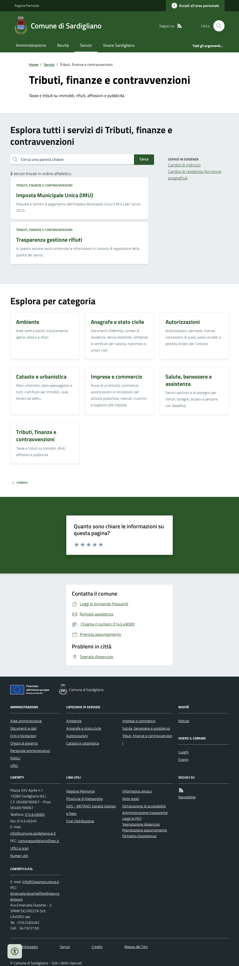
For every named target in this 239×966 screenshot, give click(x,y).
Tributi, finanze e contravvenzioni (44, 185)
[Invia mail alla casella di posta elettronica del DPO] (40, 882)
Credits (97, 946)
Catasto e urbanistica (82, 743)
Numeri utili (19, 855)
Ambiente (73, 721)
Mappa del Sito (136, 946)
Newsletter (187, 797)
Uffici (14, 765)
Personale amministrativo (30, 750)
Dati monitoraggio (24, 946)
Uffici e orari (19, 848)
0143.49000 (35, 814)
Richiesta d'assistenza (139, 836)
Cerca (144, 159)
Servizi (86, 45)
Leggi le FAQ (132, 818)
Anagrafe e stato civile (83, 728)
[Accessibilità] (14, 951)
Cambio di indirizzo (184, 165)
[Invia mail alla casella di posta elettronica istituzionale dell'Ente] (33, 833)
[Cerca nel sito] (217, 25)
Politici (15, 758)
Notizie (183, 721)
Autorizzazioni (77, 736)
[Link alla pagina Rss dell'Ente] (181, 790)
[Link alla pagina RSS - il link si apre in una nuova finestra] (179, 26)
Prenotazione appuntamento (144, 830)
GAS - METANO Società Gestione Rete (91, 809)
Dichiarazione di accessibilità (144, 806)
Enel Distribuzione (80, 821)
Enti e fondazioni (23, 736)
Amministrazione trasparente (145, 812)
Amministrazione (31, 45)
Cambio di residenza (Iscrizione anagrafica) (194, 174)
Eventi (183, 759)
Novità (63, 45)
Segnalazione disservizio (141, 824)
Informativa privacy (137, 791)
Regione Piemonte (26, 5)
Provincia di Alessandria (84, 798)
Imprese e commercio (138, 721)
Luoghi (183, 752)
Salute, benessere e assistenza (146, 728)
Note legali (130, 798)
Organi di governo (24, 743)
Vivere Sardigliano (119, 45)
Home (33, 64)
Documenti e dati (23, 728)
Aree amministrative (26, 721)
